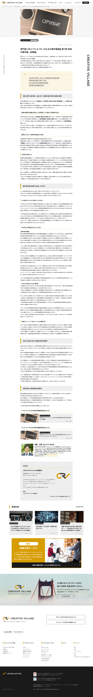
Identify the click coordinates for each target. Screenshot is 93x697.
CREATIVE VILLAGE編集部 (32, 470)
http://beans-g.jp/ (52, 454)
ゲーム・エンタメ (77, 651)
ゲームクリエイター (45, 649)
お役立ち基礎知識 (45, 658)
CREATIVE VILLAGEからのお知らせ (82, 657)
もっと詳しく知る (66, 596)
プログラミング (26, 649)
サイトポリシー (48, 686)
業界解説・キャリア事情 (46, 655)
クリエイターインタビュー (46, 657)
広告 (75, 653)
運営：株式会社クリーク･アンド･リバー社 (41, 684)
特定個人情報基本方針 (38, 686)
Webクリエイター (45, 647)
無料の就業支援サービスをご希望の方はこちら (46, 565)
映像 (75, 649)
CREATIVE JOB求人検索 (8, 647)
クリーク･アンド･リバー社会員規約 (70, 684)
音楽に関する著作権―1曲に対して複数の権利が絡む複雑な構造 (44, 78)
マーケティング (26, 655)
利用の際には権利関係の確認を (36, 85)
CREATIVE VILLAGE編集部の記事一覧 (60, 496)
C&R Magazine (44, 660)
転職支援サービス (7, 653)
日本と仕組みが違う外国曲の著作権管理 (38, 83)
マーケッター (44, 653)
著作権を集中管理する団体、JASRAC (38, 80)
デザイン (25, 647)
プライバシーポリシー (56, 684)
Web (75, 647)
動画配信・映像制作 (27, 651)
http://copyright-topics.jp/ (50, 456)
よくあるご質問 (8, 632)
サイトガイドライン (18, 632)
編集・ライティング (27, 653)
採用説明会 (5, 651)
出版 (75, 655)
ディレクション (26, 657)
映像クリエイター (45, 651)
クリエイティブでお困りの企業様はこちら (66, 622)
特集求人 (5, 649)
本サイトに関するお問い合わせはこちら (66, 617)
